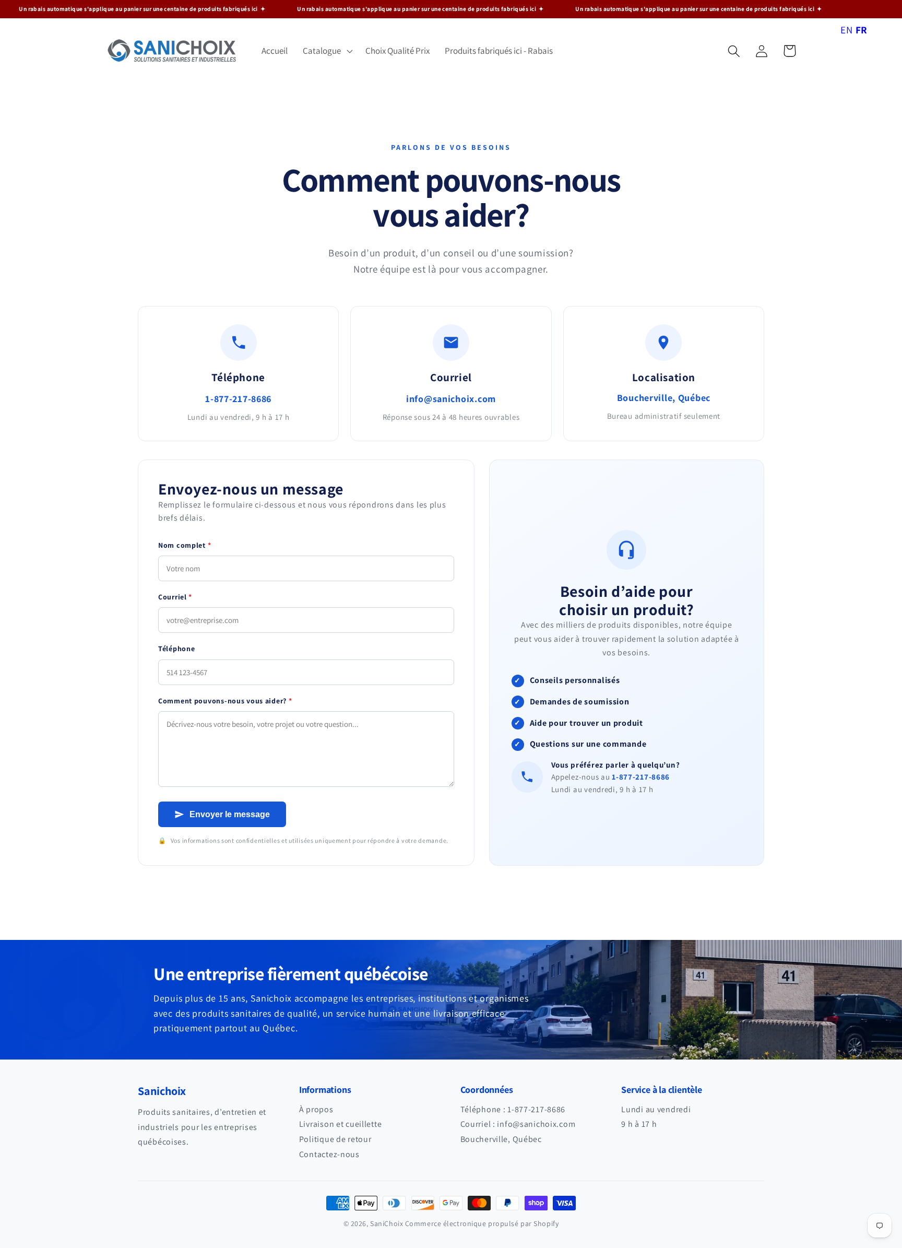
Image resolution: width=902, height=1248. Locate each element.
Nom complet (184, 545)
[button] (326, 51)
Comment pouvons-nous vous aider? (225, 700)
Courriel (175, 597)
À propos (316, 1109)
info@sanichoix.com (451, 399)
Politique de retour (335, 1139)
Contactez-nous (329, 1154)
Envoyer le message (229, 814)
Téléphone (176, 648)
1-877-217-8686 (238, 399)
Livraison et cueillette (340, 1124)
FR (862, 30)
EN (846, 30)
